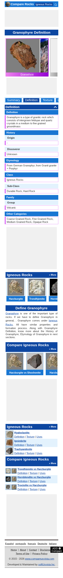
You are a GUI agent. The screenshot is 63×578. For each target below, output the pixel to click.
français (32, 543)
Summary (13, 100)
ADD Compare (57, 549)
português (20, 543)
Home (14, 550)
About (23, 550)
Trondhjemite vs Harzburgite (34, 469)
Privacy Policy (39, 553)
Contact (33, 550)
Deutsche (42, 543)
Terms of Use (22, 553)
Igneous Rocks (44, 4)
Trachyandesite (23, 449)
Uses (39, 436)
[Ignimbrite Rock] (9, 443)
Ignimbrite (20, 440)
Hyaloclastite (22, 432)
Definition (31, 100)
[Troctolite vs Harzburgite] (11, 487)
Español (9, 543)
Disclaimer (45, 550)
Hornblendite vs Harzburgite (34, 477)
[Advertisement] (31, 18)
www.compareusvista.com (39, 558)
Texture (48, 100)
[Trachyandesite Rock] (9, 451)
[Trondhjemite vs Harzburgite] (11, 471)
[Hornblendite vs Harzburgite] (11, 479)
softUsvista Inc (46, 564)
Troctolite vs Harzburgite (32, 485)
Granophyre (27, 74)
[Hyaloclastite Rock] (9, 435)
